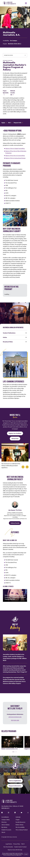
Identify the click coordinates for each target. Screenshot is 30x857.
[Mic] (28, 812)
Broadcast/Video (8, 342)
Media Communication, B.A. (9, 749)
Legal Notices (9, 844)
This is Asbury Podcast (22, 830)
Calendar (18, 817)
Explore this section (8, 55)
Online (5, 337)
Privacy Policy (16, 844)
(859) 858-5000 (15, 720)
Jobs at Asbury (5, 825)
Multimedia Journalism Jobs (12, 92)
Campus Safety (5, 819)
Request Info (17, 122)
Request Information (15, 786)
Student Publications (9, 333)
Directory (3, 822)
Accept (26, 854)
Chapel (17, 819)
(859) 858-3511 (5, 808)
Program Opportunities (5, 91)
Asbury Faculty (15, 523)
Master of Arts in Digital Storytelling (15, 148)
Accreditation (5, 817)
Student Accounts (6, 830)
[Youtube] (21, 812)
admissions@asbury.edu (15, 717)
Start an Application (15, 780)
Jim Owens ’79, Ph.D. (15, 510)
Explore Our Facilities (15, 433)
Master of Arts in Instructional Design (15, 158)
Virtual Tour (15, 438)
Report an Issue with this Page (15, 849)
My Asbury (4, 827)
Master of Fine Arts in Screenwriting (15, 155)
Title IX (3, 832)
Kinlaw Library (19, 825)
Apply (3, 122)
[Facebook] (2, 812)
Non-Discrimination (8, 847)
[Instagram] (8, 812)
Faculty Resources (20, 822)
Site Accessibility (20, 827)
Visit (9, 122)
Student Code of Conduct (20, 847)
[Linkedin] (15, 812)
